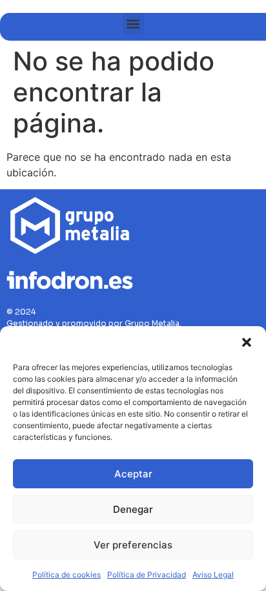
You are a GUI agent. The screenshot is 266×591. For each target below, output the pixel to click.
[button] (246, 342)
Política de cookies (66, 574)
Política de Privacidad (146, 574)
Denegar (133, 509)
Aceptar (133, 474)
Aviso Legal (213, 574)
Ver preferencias (133, 545)
